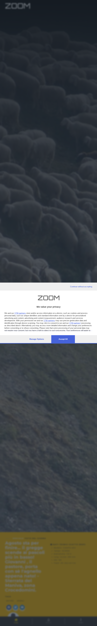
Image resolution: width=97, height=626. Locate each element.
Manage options (36, 339)
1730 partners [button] (20, 313)
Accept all (63, 339)
